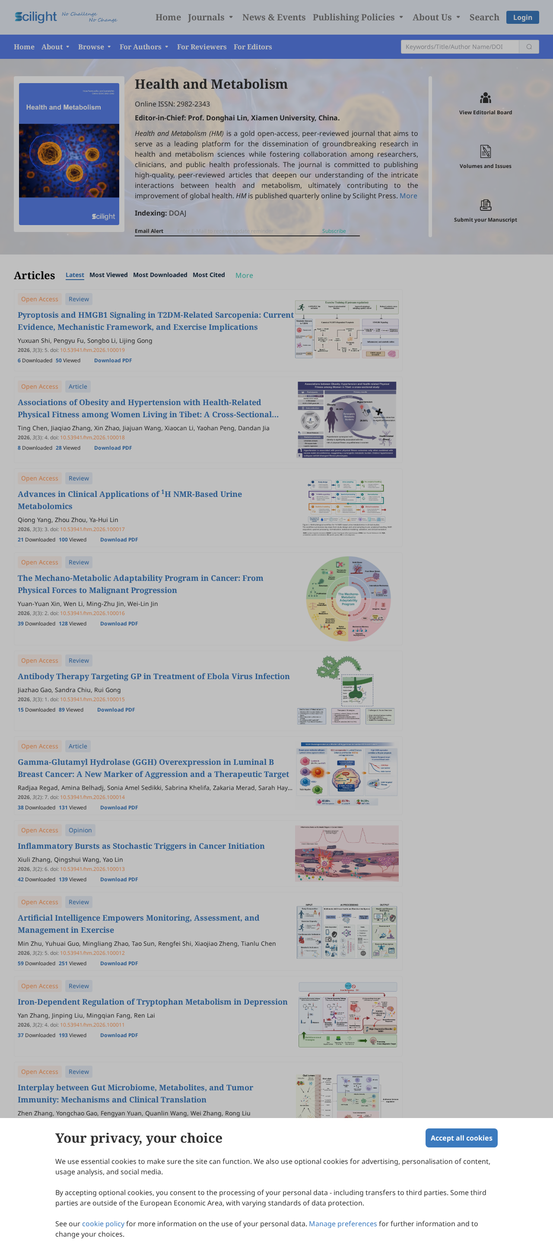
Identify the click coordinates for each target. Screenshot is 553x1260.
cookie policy (103, 1223)
